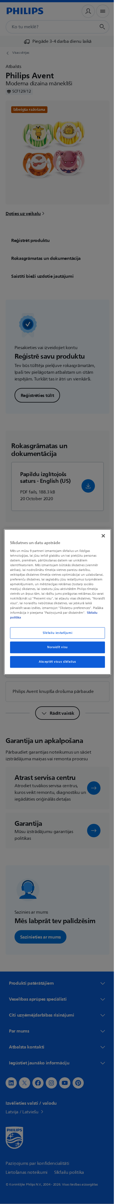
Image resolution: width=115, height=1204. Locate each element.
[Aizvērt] (100, 536)
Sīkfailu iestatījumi (55, 633)
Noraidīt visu (55, 647)
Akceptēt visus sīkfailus (55, 662)
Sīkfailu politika (38, 617)
